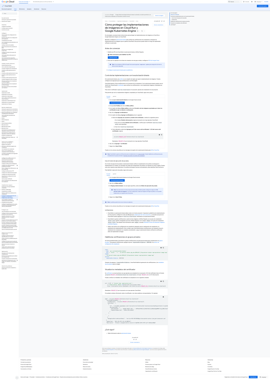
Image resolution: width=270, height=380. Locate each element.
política (121, 79)
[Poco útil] (164, 21)
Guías (15, 9)
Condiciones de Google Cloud (52, 377)
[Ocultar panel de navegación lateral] (17, 377)
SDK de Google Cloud (153, 60)
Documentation (112, 21)
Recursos (44, 9)
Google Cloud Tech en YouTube (214, 371)
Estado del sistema (87, 369)
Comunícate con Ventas (26, 369)
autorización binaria (121, 39)
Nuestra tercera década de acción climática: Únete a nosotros (73, 377)
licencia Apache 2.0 (111, 349)
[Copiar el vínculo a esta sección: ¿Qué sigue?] (115, 330)
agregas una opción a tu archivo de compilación (134, 155)
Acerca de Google (24, 377)
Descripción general (6, 9)
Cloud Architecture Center (151, 369)
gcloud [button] (114, 96)
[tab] (108, 96)
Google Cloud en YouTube (213, 369)
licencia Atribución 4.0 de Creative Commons (143, 348)
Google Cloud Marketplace (26, 366)
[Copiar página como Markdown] (142, 31)
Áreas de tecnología (23, 1)
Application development (122, 21)
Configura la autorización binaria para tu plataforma (120, 70)
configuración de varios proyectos (142, 214)
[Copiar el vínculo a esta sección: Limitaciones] (114, 210)
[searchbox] (9, 13)
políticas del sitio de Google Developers (141, 349)
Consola (247, 1)
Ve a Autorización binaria (117, 102)
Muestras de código (149, 366)
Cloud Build (8, 6)
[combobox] (235, 1)
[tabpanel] (135, 123)
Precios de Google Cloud (26, 364)
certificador (121, 85)
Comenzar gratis (263, 6)
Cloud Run (156, 150)
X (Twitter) (210, 366)
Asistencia (36, 9)
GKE (152, 150)
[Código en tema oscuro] (159, 135)
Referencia (22, 9)
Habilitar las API (113, 57)
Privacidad (32, 377)
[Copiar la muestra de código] (162, 135)
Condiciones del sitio (40, 377)
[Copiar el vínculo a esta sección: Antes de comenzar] (121, 48)
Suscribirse (253, 377)
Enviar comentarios (158, 25)
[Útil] (162, 21)
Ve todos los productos (26, 362)
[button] (9, 21)
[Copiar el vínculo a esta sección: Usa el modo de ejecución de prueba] (130, 161)
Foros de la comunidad (88, 362)
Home (106, 21)
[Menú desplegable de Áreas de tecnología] (30, 1)
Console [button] (108, 96)
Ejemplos (29, 9)
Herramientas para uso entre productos (42, 1)
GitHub (146, 362)
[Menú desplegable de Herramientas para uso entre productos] (54, 1)
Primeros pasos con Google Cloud (152, 364)
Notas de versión (86, 366)
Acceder (266, 1)
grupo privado (141, 154)
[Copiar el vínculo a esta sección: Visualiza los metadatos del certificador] (136, 269)
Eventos (209, 364)
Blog (209, 362)
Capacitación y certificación (151, 371)
